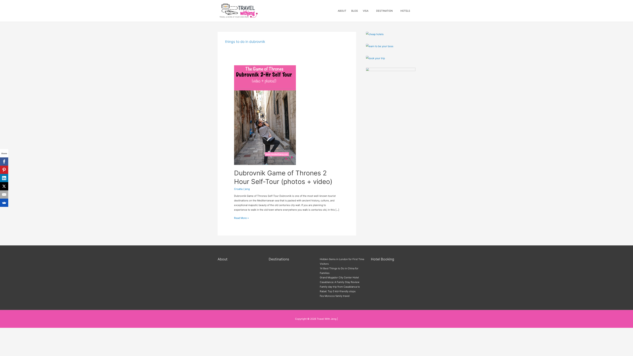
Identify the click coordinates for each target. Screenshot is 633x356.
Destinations (279, 259)
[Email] (4, 194)
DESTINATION (384, 10)
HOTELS (405, 10)
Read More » (241, 218)
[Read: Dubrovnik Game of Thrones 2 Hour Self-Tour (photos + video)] (265, 115)
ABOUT (342, 10)
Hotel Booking (382, 259)
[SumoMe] (4, 203)
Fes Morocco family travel (335, 295)
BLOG (354, 10)
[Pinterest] (4, 170)
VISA (365, 10)
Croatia (238, 189)
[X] (4, 186)
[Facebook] (4, 161)
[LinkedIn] (4, 178)
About (222, 259)
